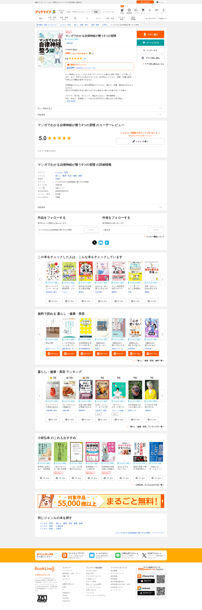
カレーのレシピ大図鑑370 (68, 405)
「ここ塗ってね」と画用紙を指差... (134, 288)
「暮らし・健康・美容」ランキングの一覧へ (146, 426)
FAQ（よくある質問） (94, 584)
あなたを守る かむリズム (123, 467)
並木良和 (98, 292)
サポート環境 (91, 581)
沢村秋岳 (49, 292)
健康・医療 (77, 175)
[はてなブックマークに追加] (106, 244)
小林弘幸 (69, 43)
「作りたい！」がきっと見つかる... (118, 406)
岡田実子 (82, 410)
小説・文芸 (110, 18)
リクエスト (90, 592)
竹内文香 (148, 348)
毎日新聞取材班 (84, 348)
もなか (123, 348)
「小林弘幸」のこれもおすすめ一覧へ (149, 484)
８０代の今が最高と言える (151, 405)
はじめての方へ (151, 18)
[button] (53, 301)
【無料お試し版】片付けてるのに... (118, 345)
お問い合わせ (91, 590)
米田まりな (116, 348)
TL (87, 18)
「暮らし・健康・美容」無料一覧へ (150, 360)
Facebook (66, 601)
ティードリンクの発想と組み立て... (52, 406)
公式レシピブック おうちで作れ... (101, 406)
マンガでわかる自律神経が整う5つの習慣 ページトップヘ (139, 532)
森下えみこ (58, 292)
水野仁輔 (65, 410)
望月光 (81, 292)
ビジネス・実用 (61, 172)
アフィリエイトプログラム (96, 595)
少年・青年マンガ (52, 18)
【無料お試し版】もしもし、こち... (101, 345)
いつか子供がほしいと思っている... (68, 345)
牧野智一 (115, 292)
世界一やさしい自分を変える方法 (151, 288)
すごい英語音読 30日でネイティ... (119, 288)
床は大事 (49, 343)
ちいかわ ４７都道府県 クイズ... (68, 288)
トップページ (67, 570)
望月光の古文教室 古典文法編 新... (85, 288)
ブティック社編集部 (119, 410)
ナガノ (64, 292)
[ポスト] (94, 242)
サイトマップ (116, 590)
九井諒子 (98, 410)
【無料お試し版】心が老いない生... (134, 345)
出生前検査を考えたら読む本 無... (85, 345)
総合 (40, 18)
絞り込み (61, 11)
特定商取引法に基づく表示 (120, 584)
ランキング (66, 579)
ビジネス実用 (121, 18)
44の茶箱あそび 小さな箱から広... (135, 405)
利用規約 (114, 579)
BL (75, 18)
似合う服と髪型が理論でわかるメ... (85, 406)
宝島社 (58, 178)
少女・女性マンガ (64, 18)
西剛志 (147, 292)
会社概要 (114, 570)
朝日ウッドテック (52, 348)
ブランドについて (117, 573)
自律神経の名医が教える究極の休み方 (108, 468)
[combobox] (78, 12)
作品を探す (90, 573)
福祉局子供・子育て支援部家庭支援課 (76, 348)
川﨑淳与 (148, 410)
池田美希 (106, 410)
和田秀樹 (131, 348)
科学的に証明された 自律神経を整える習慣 (44, 468)
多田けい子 (132, 410)
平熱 (130, 292)
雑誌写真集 (133, 18)
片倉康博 (49, 410)
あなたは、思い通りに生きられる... (101, 288)
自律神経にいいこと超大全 (92, 467)
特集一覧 (65, 576)
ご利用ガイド (162, 18)
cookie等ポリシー (117, 587)
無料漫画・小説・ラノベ (71, 573)
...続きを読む (70, 101)
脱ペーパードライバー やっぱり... (52, 288)
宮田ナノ (98, 348)
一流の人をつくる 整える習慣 (60, 467)
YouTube (65, 598)
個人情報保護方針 (117, 581)
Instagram (66, 592)
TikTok (64, 595)
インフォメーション (93, 587)
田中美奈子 (58, 410)
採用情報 (114, 576)
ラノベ (98, 18)
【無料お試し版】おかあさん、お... (150, 345)
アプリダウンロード (93, 576)
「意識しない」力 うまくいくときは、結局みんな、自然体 (155, 469)
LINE (64, 587)
